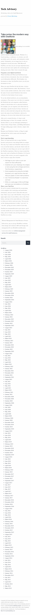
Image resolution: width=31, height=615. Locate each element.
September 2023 (9, 325)
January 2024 (8, 317)
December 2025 (9, 267)
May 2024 (8, 308)
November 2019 (9, 424)
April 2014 (8, 566)
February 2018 (9, 470)
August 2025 (8, 276)
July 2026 (8, 252)
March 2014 (8, 569)
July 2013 (8, 577)
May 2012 (8, 586)
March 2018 (8, 467)
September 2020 (9, 403)
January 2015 (8, 549)
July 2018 (8, 459)
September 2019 (9, 429)
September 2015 (9, 532)
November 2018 (9, 450)
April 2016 (8, 517)
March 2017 (8, 493)
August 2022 (8, 353)
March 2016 (8, 519)
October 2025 (9, 271)
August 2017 (8, 483)
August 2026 (8, 250)
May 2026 (8, 256)
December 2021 (9, 371)
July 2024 (8, 304)
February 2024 (9, 315)
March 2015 (8, 545)
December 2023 (9, 319)
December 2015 (9, 526)
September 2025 (9, 274)
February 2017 (9, 495)
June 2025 (8, 280)
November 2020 (9, 399)
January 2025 (8, 291)
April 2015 (8, 543)
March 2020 (8, 416)
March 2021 (8, 390)
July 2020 (8, 407)
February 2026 (9, 263)
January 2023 (8, 343)
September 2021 (9, 377)
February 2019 (9, 444)
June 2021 (8, 383)
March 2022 (8, 364)
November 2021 (9, 373)
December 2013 (9, 575)
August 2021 (8, 379)
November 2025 (9, 269)
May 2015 (8, 541)
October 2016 (9, 504)
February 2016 (9, 521)
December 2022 (9, 345)
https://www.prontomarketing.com (8, 610)
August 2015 (8, 534)
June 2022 (8, 358)
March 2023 (8, 338)
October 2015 (9, 530)
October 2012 (9, 584)
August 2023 (8, 327)
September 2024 (9, 299)
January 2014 (8, 573)
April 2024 (8, 310)
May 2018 (8, 463)
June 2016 (8, 513)
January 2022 (8, 368)
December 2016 (9, 500)
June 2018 (8, 461)
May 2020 (8, 411)
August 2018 (8, 457)
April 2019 (8, 439)
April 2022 (8, 362)
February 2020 (9, 418)
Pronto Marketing (12, 16)
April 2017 (8, 491)
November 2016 (9, 502)
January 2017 (8, 498)
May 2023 (8, 334)
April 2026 (8, 259)
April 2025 (8, 284)
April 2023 (8, 336)
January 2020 (8, 420)
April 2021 (8, 388)
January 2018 (8, 472)
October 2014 (9, 554)
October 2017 (9, 478)
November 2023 (9, 321)
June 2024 (8, 306)
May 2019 (8, 437)
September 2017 (9, 480)
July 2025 (8, 278)
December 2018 (9, 448)
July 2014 (8, 560)
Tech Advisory (9, 9)
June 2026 (8, 254)
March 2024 (8, 312)
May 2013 (8, 579)
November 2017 (9, 476)
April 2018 (8, 465)
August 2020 (8, 405)
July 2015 (8, 536)
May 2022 (8, 360)
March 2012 (8, 588)
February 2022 (9, 366)
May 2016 (8, 515)
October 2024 (9, 297)
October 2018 (9, 452)
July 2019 (8, 433)
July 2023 (8, 330)
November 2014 (9, 551)
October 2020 (9, 401)
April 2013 (8, 582)
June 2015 (8, 539)
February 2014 (9, 571)
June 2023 (8, 332)
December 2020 (9, 396)
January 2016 (8, 523)
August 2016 (8, 508)
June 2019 (8, 435)
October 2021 (9, 375)
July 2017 (8, 485)
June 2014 (8, 562)
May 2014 (8, 564)
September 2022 (9, 351)
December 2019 (9, 422)
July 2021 (8, 381)
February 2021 (9, 392)
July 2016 (8, 510)
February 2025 (9, 289)
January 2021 (8, 394)
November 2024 (9, 295)
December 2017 (9, 474)
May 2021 (8, 386)
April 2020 (8, 414)
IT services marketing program (14, 605)
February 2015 (9, 547)
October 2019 (9, 427)
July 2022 (8, 355)
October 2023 (9, 323)
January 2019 (8, 446)
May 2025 (8, 282)
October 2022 (9, 349)
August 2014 (8, 558)
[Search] (28, 243)
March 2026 (8, 261)
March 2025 (8, 287)
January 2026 (8, 265)
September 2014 (9, 556)
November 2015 (9, 528)
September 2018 (9, 454)
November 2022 (9, 347)
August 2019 (8, 431)
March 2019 (8, 442)
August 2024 (8, 302)
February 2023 (9, 340)
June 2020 (8, 409)
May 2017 (8, 489)
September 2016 (9, 506)
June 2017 (8, 487)
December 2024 (9, 293)
